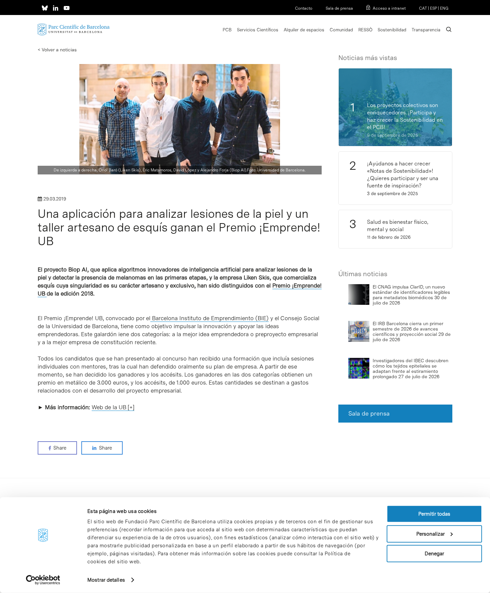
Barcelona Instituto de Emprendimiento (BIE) (209, 318)
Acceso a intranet (389, 8)
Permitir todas (434, 514)
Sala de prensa (339, 8)
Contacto (303, 8)
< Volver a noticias (57, 49)
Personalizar (430, 534)
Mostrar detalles (106, 580)
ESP (433, 8)
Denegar (434, 554)
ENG (444, 8)
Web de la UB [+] (113, 407)
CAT (423, 8)
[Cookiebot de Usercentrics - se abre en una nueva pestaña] (43, 580)
